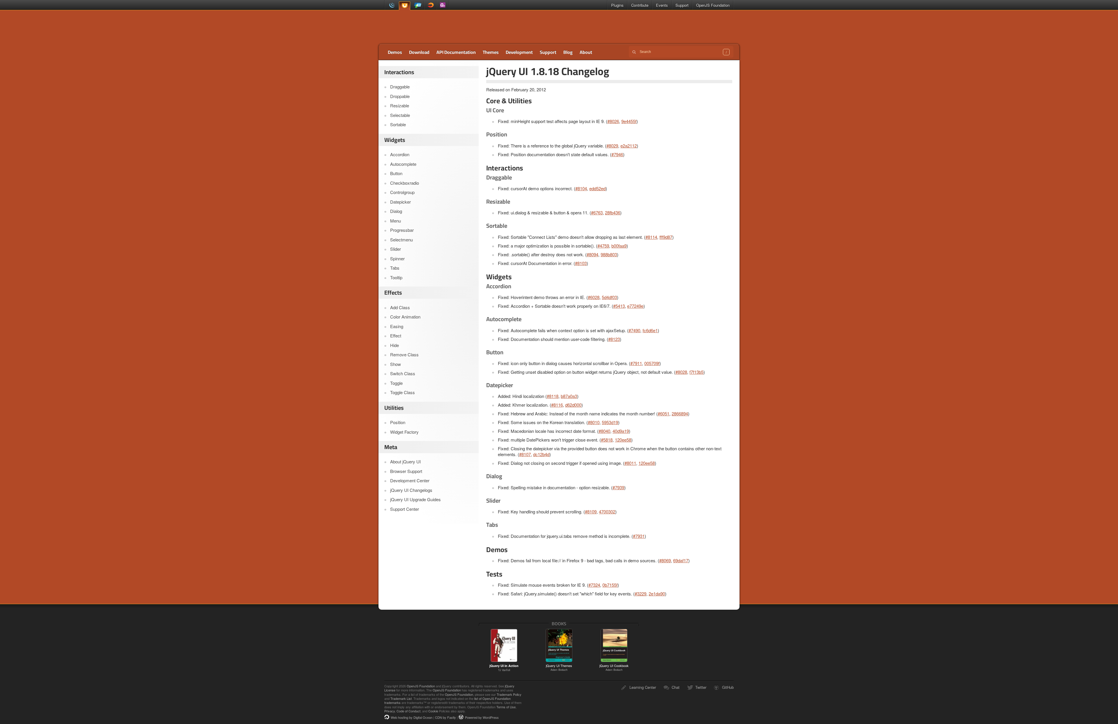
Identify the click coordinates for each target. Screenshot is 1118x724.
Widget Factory (404, 432)
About (586, 52)
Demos (395, 52)
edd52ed (597, 188)
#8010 (593, 422)
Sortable (398, 124)
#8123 (614, 339)
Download (419, 52)
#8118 (552, 396)
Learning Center (642, 687)
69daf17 (680, 560)
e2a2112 (628, 146)
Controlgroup (402, 192)
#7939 (618, 487)
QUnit (442, 5)
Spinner (397, 258)
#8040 (604, 431)
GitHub (728, 687)
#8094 (592, 254)
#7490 (634, 330)
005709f (651, 363)
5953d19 (610, 422)
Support (682, 5)
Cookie (433, 711)
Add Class (400, 307)
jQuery (391, 5)
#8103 (581, 263)
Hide (394, 345)
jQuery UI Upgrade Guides (415, 499)
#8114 (651, 237)
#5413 (619, 306)
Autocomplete (403, 164)
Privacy (389, 711)
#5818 (607, 440)
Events (662, 5)
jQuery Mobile (418, 5)
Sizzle (430, 5)
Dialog (396, 211)
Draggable (400, 86)
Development (519, 52)
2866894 (680, 413)
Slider (395, 249)
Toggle (396, 383)
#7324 (594, 585)
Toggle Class (402, 392)
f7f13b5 (696, 372)
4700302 (607, 511)
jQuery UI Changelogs (411, 490)
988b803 (609, 254)
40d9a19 (621, 431)
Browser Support (406, 471)
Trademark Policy (509, 694)
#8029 (612, 146)
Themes (491, 52)
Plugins (617, 5)
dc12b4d (541, 454)
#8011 (630, 463)
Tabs (394, 268)
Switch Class (402, 373)
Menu (395, 221)
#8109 (591, 511)
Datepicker (400, 202)
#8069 (665, 560)
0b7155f (610, 585)
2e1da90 (657, 593)
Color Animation (405, 317)
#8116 (557, 405)
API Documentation (456, 52)
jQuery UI (404, 5)
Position (397, 422)
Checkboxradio (404, 183)
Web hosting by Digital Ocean (411, 717)
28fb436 (612, 212)
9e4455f (628, 121)
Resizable (399, 105)
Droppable (400, 96)
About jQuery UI (405, 461)
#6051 (663, 413)
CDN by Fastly (445, 717)
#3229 (640, 593)
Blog (568, 52)
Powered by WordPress (482, 717)
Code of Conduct (408, 711)
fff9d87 (665, 237)
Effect (395, 335)
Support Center (404, 509)
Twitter (700, 687)
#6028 (593, 297)
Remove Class (404, 354)
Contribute (639, 5)
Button (396, 173)
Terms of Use (506, 707)
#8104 (581, 188)
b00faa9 (619, 246)
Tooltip (396, 277)
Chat (676, 687)
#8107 (525, 454)
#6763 (597, 212)
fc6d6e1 (650, 330)
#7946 (617, 154)
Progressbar (402, 230)
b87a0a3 (569, 396)
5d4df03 (609, 297)
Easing (396, 326)
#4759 (603, 246)
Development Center (409, 480)
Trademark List (401, 698)
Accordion (399, 154)
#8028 (681, 372)
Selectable (400, 115)
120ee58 (623, 440)
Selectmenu (401, 239)
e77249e (635, 306)
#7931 (639, 536)
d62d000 (573, 405)
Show (395, 364)
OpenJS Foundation (713, 5)
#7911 (636, 363)
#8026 (613, 121)
